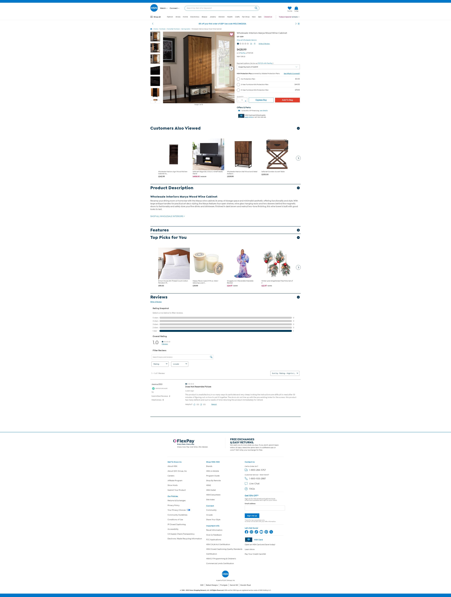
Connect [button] (174, 8)
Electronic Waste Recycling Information (185, 539)
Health (229, 17)
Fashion (170, 17)
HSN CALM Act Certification (218, 544)
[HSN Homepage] (151, 29)
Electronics (194, 17)
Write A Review (264, 44)
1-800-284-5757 (257, 470)
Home (185, 17)
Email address (250, 504)
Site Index (210, 500)
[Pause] (298, 23)
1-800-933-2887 (257, 478)
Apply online (249, 117)
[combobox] (221, 8)
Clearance (268, 17)
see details (264, 111)
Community (211, 510)
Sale (260, 17)
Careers (171, 476)
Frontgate (223, 585)
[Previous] (152, 23)
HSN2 (208, 485)
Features (159, 230)
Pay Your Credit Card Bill (255, 554)
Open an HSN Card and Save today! (260, 544)
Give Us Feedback (214, 535)
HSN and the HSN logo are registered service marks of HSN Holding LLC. (225, 590)
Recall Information (214, 530)
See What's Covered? (292, 74)
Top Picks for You (168, 237)
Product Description (171, 187)
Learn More (250, 549)
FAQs (252, 488)
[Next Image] (231, 68)
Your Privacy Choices (177, 510)
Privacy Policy (173, 505)
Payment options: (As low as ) (255, 63)
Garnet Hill (234, 585)
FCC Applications (213, 540)
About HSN (172, 466)
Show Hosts (173, 485)
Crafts (237, 17)
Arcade (209, 515)
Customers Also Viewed (175, 128)
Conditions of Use (175, 520)
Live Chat (254, 483)
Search (256, 8)
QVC (202, 585)
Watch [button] (163, 8)
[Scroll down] (155, 102)
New (254, 17)
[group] (242, 49)
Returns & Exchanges (177, 501)
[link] (296, 9)
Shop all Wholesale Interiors (247, 40)
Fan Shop (245, 17)
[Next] (296, 23)
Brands (209, 466)
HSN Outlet (211, 490)
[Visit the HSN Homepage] (154, 11)
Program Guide (213, 476)
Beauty (204, 17)
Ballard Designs (212, 585)
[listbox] (268, 67)
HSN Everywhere (213, 495)
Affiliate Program (175, 481)
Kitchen (222, 17)
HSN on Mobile (212, 471)
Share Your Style (213, 520)
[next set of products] (298, 158)
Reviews (159, 297)
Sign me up (252, 516)
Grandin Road (245, 585)
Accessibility (173, 529)
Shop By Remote (213, 481)
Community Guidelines (177, 515)
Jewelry (213, 17)
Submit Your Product (177, 490)
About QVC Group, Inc (177, 471)
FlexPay (243, 53)
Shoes (178, 17)
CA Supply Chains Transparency (181, 534)
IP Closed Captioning (177, 524)
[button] (274, 9)
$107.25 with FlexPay (265, 63)
